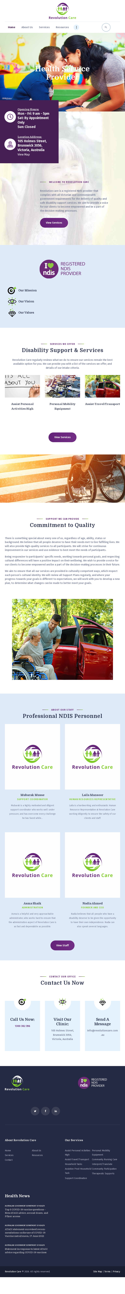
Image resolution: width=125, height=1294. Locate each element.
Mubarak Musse (32, 795)
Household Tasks (73, 1164)
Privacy (116, 1271)
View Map (24, 154)
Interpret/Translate (102, 1164)
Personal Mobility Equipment (62, 406)
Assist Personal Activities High (22, 406)
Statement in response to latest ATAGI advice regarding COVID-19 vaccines (26, 1251)
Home (8, 1150)
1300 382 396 (22, 1026)
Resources (37, 1155)
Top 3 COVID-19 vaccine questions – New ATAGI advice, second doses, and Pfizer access (26, 1213)
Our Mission (27, 290)
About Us (36, 1150)
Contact (9, 1160)
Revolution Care (13, 1271)
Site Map (97, 1271)
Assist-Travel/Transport (102, 404)
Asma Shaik (32, 903)
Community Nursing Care (104, 1159)
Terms (107, 1271)
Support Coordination (76, 1178)
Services (9, 1155)
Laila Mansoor (92, 795)
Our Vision (26, 301)
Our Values (26, 312)
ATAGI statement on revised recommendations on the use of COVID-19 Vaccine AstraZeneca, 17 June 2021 (25, 1232)
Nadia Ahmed (93, 903)
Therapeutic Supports (103, 1173)
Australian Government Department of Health (25, 1206)
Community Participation (104, 1168)
